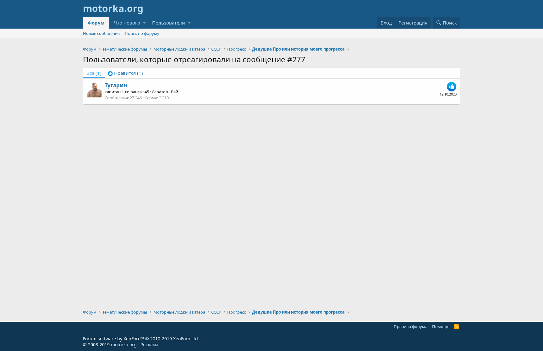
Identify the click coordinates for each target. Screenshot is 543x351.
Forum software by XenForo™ (141, 339)
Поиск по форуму (142, 33)
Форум (96, 22)
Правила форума (410, 326)
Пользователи (168, 22)
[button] (144, 23)
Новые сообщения (101, 33)
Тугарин (116, 85)
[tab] (125, 73)
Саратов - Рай (165, 92)
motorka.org (124, 345)
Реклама (149, 345)
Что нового (127, 22)
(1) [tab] (93, 73)
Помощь (441, 326)
